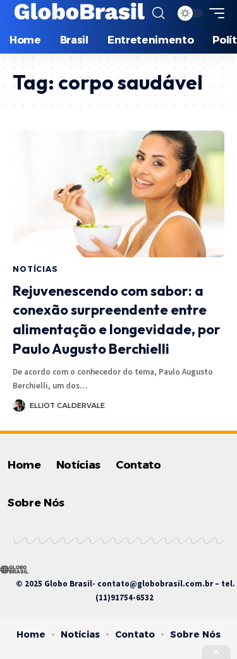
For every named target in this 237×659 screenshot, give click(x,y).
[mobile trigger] (213, 13)
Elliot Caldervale (67, 405)
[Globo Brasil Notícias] (80, 13)
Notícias (35, 269)
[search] (158, 13)
